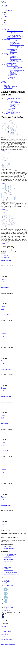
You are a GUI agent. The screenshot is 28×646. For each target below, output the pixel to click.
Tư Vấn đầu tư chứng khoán (17, 45)
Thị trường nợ (13, 52)
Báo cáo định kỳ (14, 57)
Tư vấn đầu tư (7, 557)
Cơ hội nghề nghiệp (15, 35)
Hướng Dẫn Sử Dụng (9, 567)
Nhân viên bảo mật (5, 287)
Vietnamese (6, 5)
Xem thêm (3, 150)
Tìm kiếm (3, 253)
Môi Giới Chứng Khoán (10, 554)
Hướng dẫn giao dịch (15, 71)
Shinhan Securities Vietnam (10, 86)
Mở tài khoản (4, 82)
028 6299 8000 (7, 546)
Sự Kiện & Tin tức (8, 570)
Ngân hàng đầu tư (8, 561)
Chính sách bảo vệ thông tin (11, 572)
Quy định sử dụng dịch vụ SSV (11, 574)
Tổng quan (12, 32)
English (5, 6)
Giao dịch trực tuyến (15, 43)
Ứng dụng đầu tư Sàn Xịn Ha (17, 47)
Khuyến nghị (13, 56)
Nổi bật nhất (7, 257)
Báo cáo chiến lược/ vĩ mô (16, 61)
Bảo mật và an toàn (8, 607)
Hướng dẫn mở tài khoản (16, 67)
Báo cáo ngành (13, 60)
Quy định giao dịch (14, 68)
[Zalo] (5, 603)
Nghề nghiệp (7, 581)
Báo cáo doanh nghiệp (15, 59)
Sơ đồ (5, 608)
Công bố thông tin (8, 585)
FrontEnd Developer (5, 314)
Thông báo (6, 568)
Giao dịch (3, 81)
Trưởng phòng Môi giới (6, 369)
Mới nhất (6, 256)
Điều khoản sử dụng (9, 606)
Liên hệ (12, 33)
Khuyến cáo (7, 610)
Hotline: (6, 10)
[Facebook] (6, 591)
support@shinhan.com (9, 548)
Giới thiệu (6, 85)
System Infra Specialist (6, 260)
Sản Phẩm (12, 42)
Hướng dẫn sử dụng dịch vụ (17, 70)
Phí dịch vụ (13, 73)
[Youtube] (6, 595)
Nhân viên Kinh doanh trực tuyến (8, 341)
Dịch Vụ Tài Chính (15, 46)
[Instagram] (6, 599)
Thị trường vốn (13, 50)
